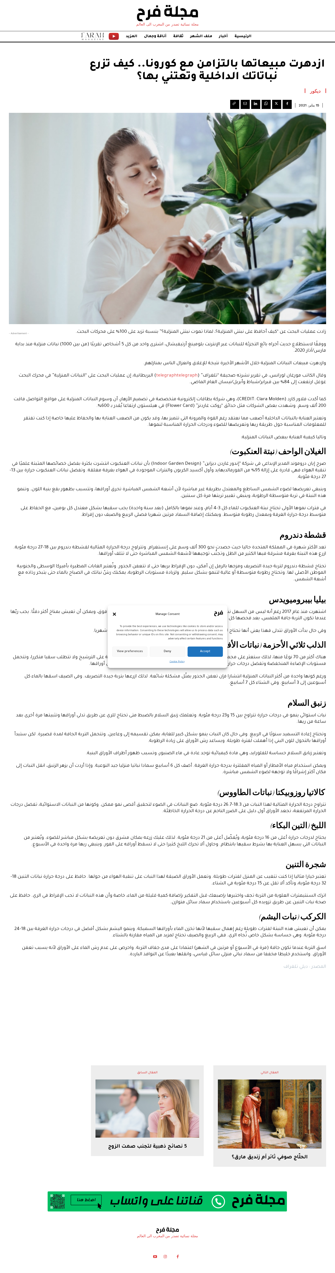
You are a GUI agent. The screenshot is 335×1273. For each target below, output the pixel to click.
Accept (205, 651)
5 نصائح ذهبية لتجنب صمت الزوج (147, 1147)
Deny (167, 651)
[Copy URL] (234, 104)
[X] (276, 104)
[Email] (245, 104)
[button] (114, 614)
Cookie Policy (177, 661)
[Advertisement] (167, 1008)
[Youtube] (155, 1258)
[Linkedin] (255, 104)
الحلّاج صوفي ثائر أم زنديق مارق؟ (270, 1157)
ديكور (315, 90)
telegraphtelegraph (177, 375)
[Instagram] (165, 1258)
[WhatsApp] (266, 104)
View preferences (130, 651)
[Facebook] (287, 104)
